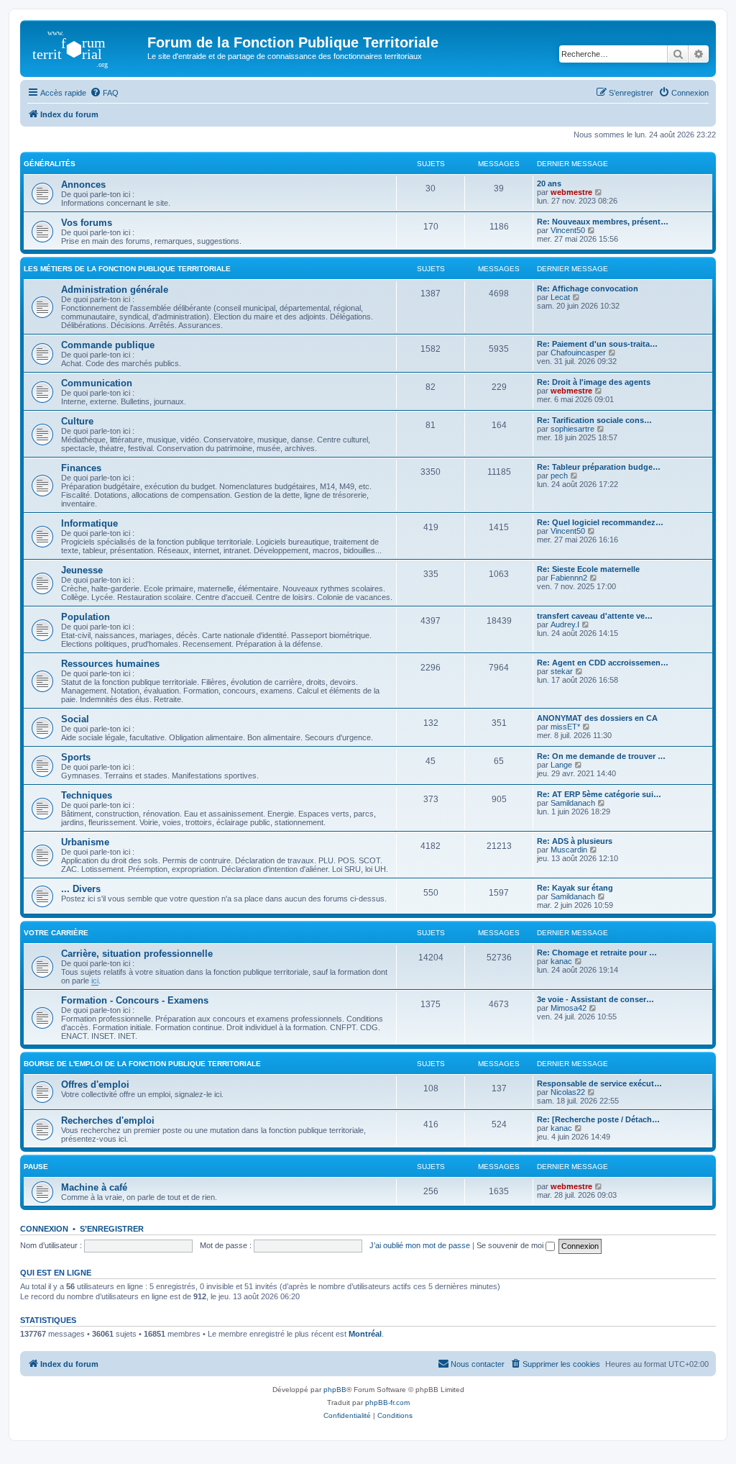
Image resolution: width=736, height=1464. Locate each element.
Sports (76, 757)
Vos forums (86, 222)
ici (94, 980)
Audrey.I (565, 624)
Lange (561, 764)
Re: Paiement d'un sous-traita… (597, 344)
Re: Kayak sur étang (575, 887)
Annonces (83, 184)
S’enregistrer (112, 1228)
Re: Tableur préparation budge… (599, 467)
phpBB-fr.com (387, 1402)
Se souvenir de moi (511, 1245)
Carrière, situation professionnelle (137, 953)
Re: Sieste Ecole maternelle (588, 569)
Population (85, 616)
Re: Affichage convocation (587, 288)
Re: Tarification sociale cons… (594, 420)
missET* (565, 726)
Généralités (49, 164)
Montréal (365, 1333)
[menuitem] (104, 92)
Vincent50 (568, 230)
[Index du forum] (85, 47)
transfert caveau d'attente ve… (595, 615)
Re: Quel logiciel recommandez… (600, 522)
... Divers (81, 888)
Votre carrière (56, 933)
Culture (77, 421)
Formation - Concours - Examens (134, 1000)
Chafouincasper (578, 352)
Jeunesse (82, 570)
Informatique (89, 523)
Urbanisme (85, 842)
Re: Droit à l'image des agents (593, 382)
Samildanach (573, 803)
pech (559, 475)
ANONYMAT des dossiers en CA (597, 718)
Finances (81, 468)
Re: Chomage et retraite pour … (597, 952)
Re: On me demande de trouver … (601, 756)
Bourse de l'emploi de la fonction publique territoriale (142, 1064)
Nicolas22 (568, 1092)
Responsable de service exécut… (599, 1083)
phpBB (334, 1389)
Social (75, 719)
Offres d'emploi (95, 1084)
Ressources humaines (110, 663)
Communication (96, 383)
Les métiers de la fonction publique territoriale (127, 269)
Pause (36, 1166)
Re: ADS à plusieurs (574, 841)
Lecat (560, 297)
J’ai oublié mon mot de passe (419, 1245)
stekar (562, 671)
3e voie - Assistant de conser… (595, 999)
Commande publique (108, 345)
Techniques (86, 795)
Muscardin (569, 849)
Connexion (44, 1228)
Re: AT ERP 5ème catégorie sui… (599, 794)
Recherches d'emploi (108, 1120)
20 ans (549, 183)
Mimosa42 (568, 1008)
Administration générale (114, 289)
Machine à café (94, 1187)
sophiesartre (572, 428)
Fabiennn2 (569, 577)
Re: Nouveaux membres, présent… (602, 221)
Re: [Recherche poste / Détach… (598, 1119)
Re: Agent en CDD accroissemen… (602, 662)
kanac (561, 961)
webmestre (571, 192)
